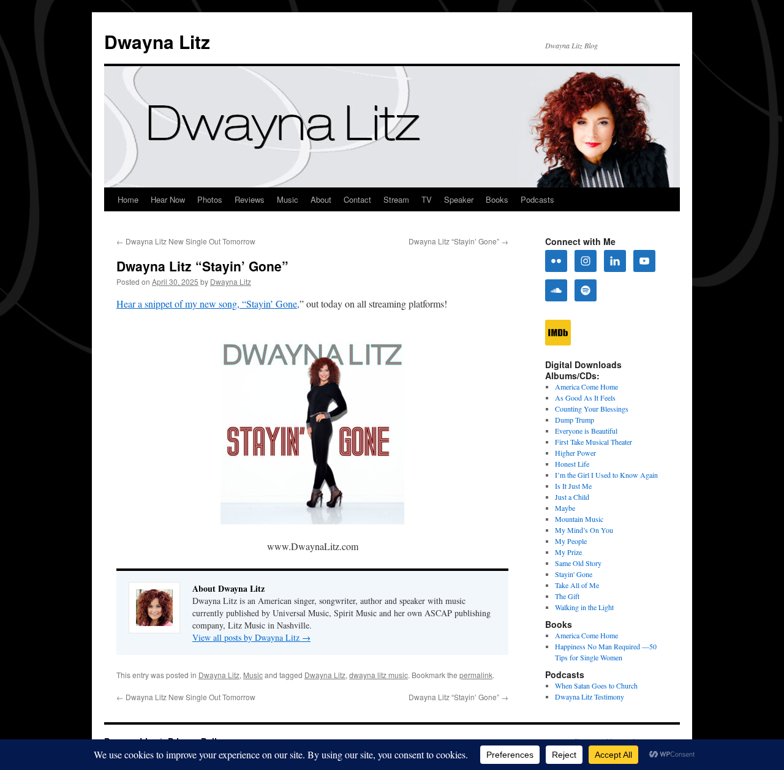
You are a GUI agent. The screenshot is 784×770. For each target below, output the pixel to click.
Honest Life (572, 464)
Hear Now (168, 199)
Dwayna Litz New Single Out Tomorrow (185, 241)
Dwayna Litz (157, 41)
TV (426, 199)
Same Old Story (578, 563)
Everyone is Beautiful (586, 431)
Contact (357, 199)
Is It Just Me (573, 486)
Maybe (565, 508)
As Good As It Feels (585, 397)
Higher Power (575, 453)
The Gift (567, 596)
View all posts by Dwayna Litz (251, 637)
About (321, 199)
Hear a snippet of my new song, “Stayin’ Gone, (208, 303)
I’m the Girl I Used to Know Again (606, 475)
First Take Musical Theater (593, 442)
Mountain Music (579, 519)
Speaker (458, 199)
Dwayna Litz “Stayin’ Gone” (458, 241)
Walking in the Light (584, 607)
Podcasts (537, 199)
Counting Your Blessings (591, 408)
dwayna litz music (378, 675)
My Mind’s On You (584, 530)
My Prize (568, 552)
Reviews (250, 199)
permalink (475, 675)
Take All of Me (577, 585)
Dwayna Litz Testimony (589, 696)
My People (571, 541)
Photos (209, 199)
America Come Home (586, 386)
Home (128, 199)
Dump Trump (574, 420)
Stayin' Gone (573, 574)
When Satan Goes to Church (596, 685)
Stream (396, 199)
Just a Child (572, 497)
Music (287, 199)
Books (497, 199)
